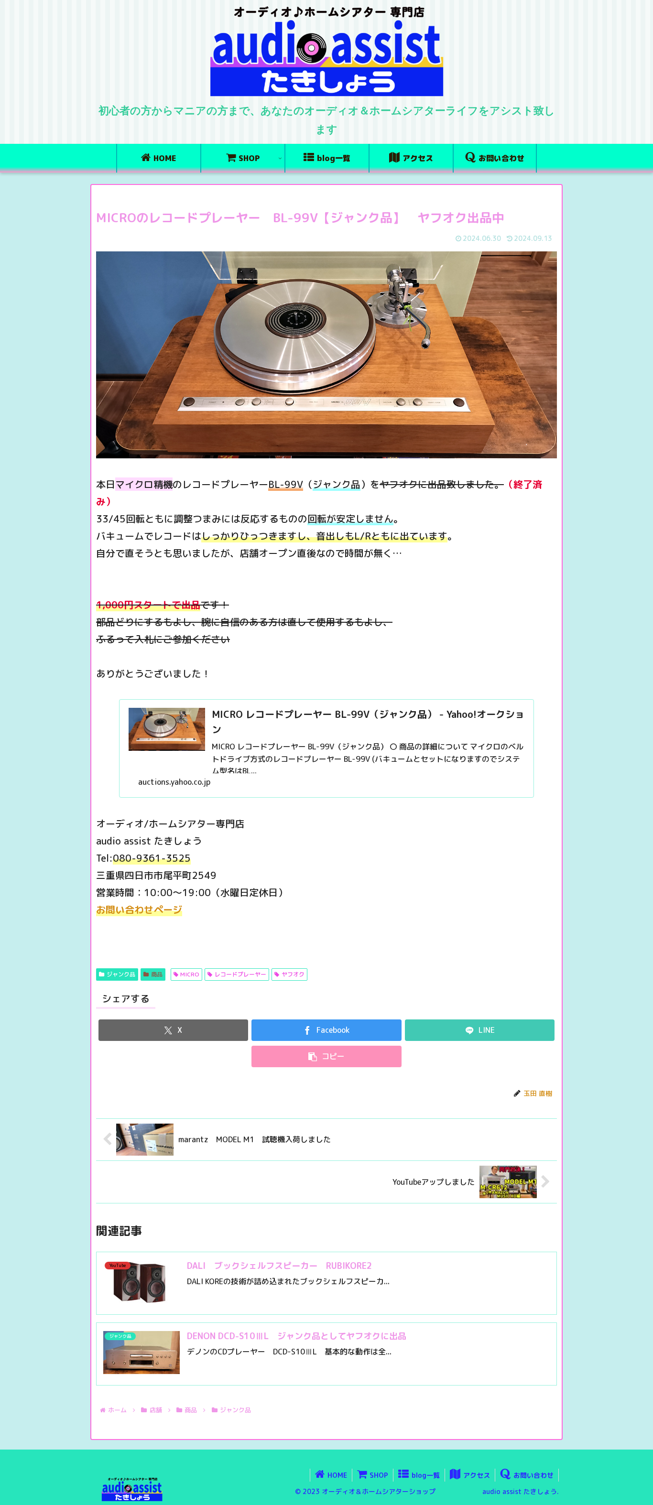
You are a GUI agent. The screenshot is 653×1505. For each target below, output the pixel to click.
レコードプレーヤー (240, 974)
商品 (157, 974)
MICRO (189, 974)
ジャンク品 (121, 974)
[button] (326, 1056)
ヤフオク (293, 974)
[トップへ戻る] (638, 1490)
